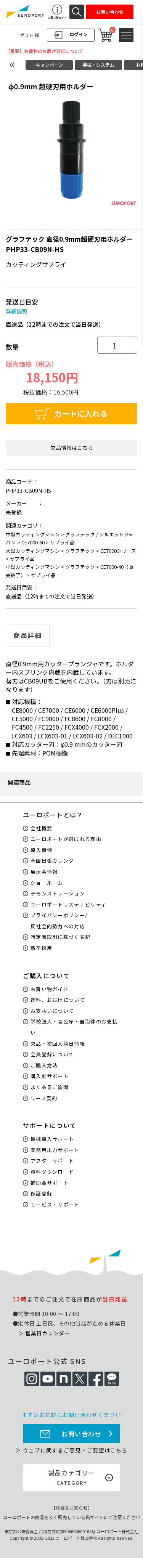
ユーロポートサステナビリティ (68, 904)
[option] (71, 143)
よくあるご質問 (50, 1087)
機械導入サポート (52, 1138)
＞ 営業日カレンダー (44, 1333)
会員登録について (52, 1054)
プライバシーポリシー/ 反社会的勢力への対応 (59, 920)
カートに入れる (81, 413)
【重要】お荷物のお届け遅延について (45, 51)
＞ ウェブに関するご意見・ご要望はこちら (71, 1450)
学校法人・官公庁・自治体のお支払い (74, 1027)
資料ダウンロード (52, 1171)
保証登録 (41, 1193)
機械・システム (98, 64)
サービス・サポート (55, 1204)
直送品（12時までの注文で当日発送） (55, 324)
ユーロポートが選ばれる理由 (66, 838)
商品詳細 (27, 635)
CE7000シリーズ (118, 550)
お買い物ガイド (50, 989)
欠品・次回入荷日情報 (58, 1043)
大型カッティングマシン (33, 550)
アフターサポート (52, 1160)
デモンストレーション (58, 893)
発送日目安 (22, 301)
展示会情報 (44, 871)
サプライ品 (62, 542)
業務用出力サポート (55, 1150)
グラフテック (80, 550)
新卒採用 (41, 947)
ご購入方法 (44, 1065)
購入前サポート (50, 1076)
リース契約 (44, 1098)
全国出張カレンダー (55, 860)
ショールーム (47, 882)
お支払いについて (52, 1010)
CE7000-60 (33, 542)
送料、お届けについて (58, 999)
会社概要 (41, 828)
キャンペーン (49, 64)
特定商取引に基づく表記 (60, 936)
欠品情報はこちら (71, 447)
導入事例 (41, 850)
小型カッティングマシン (33, 566)
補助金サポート (50, 1182)
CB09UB (36, 680)
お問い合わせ (81, 1433)
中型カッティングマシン (33, 534)
